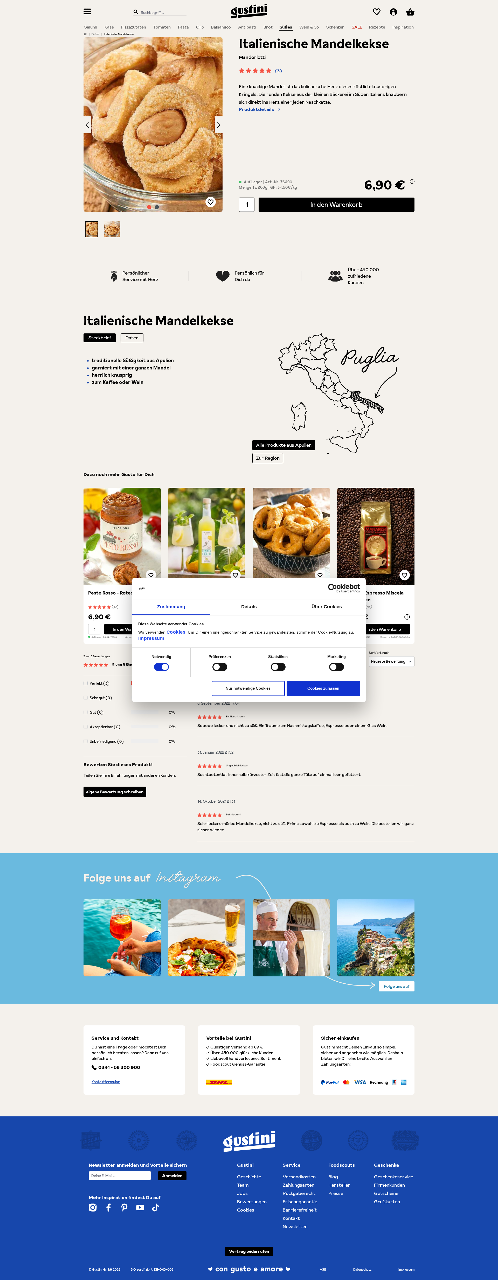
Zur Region (268, 458)
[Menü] (87, 12)
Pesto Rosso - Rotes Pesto (117, 593)
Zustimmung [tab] (171, 606)
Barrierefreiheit (300, 1210)
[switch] (219, 667)
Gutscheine (386, 1193)
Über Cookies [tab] (327, 606)
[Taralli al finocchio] (291, 536)
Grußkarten (387, 1201)
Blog (333, 1176)
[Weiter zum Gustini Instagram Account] (93, 1208)
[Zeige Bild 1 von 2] (149, 207)
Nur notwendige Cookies (248, 688)
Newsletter (295, 1226)
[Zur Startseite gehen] (249, 11)
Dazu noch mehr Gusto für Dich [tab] (119, 474)
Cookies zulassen (323, 688)
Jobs (242, 1193)
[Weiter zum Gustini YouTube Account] (140, 1208)
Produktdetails (256, 109)
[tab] (100, 337)
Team (243, 1185)
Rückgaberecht (299, 1193)
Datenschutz (362, 1269)
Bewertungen (252, 1201)
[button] (92, 229)
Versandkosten (299, 1176)
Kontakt (291, 1218)
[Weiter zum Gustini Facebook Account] (109, 1208)
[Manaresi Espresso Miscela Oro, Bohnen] (375, 536)
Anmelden (172, 1175)
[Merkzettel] (377, 12)
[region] (153, 137)
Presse (335, 1193)
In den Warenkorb (336, 204)
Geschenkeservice (393, 1176)
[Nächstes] (219, 124)
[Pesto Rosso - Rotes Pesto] (122, 536)
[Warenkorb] (410, 12)
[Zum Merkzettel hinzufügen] (210, 202)
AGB (323, 1269)
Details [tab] (249, 606)
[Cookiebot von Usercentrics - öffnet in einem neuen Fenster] (337, 588)
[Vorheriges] (87, 124)
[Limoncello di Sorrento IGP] (206, 536)
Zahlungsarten (298, 1185)
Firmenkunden (389, 1185)
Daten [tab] (132, 337)
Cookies (176, 632)
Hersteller (339, 1185)
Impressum (151, 638)
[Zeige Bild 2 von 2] (157, 207)
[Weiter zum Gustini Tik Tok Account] (155, 1208)
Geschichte (249, 1176)
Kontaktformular (106, 1082)
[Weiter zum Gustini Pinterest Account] (124, 1208)
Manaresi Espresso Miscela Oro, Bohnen (373, 596)
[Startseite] (85, 34)
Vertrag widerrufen (249, 1251)
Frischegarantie (300, 1201)
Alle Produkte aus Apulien (284, 445)
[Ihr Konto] (393, 12)
